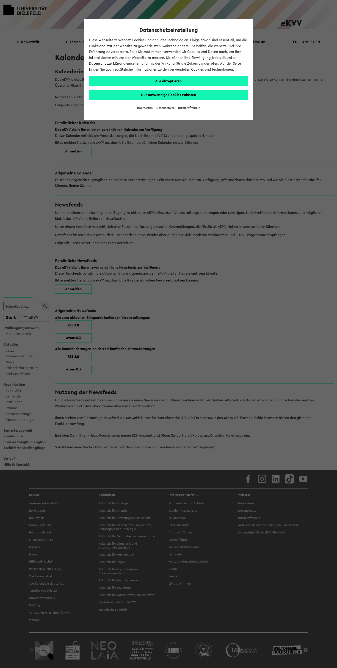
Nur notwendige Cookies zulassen (168, 94)
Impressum (145, 108)
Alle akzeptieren (168, 80)
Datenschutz (165, 108)
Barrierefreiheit (189, 108)
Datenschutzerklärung (107, 63)
